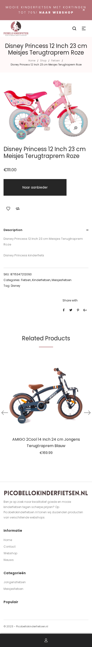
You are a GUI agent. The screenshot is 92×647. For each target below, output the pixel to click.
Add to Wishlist (8, 209)
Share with (70, 300)
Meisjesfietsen (61, 280)
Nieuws (9, 560)
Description (13, 230)
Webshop (10, 553)
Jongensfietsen (15, 582)
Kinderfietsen (41, 280)
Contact (10, 547)
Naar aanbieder (35, 187)
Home (31, 60)
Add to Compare (17, 209)
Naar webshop (56, 12)
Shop (43, 60)
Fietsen (55, 60)
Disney (15, 286)
